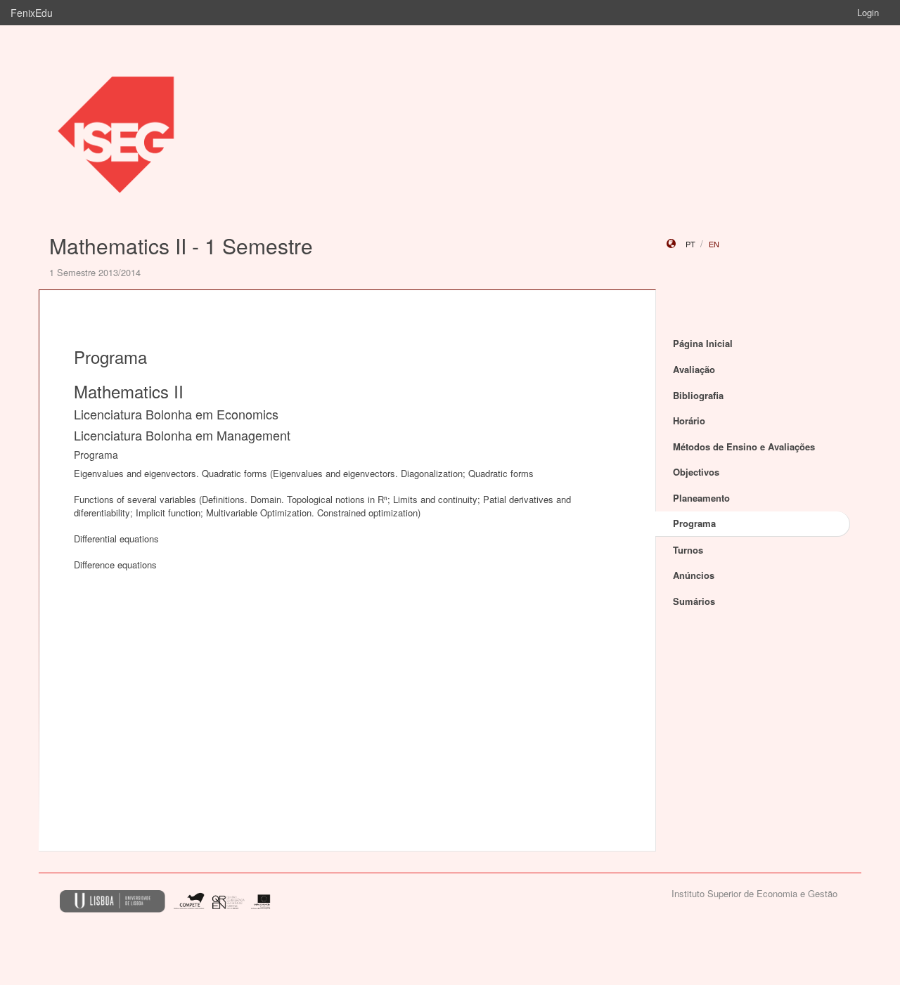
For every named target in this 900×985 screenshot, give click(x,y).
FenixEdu (32, 13)
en (714, 243)
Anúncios (693, 575)
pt (690, 243)
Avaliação (694, 369)
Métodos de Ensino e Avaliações (744, 446)
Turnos (688, 549)
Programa (694, 523)
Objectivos (696, 471)
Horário (689, 420)
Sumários (694, 601)
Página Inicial (703, 343)
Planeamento (701, 497)
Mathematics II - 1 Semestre (181, 245)
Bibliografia (698, 395)
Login (868, 12)
